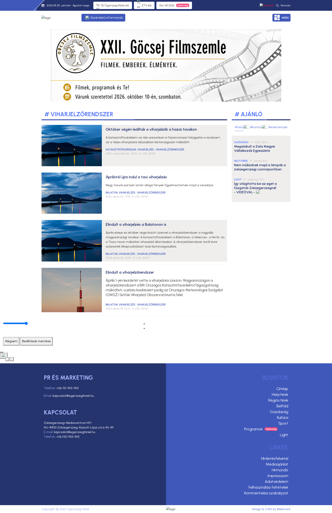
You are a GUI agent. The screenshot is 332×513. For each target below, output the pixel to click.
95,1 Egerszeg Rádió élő (115, 5)
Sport (283, 423)
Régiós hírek (278, 400)
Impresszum (277, 475)
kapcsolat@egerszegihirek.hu (73, 396)
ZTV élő (146, 5)
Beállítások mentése (36, 341)
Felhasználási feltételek (268, 487)
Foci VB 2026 (166, 5)
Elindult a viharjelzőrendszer (130, 272)
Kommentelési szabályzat (266, 493)
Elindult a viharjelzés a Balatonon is (136, 224)
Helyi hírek (280, 394)
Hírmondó (280, 470)
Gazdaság (279, 411)
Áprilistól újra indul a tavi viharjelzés (136, 177)
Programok (253, 429)
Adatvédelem (276, 481)
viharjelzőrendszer (170, 149)
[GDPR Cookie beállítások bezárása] (1, 352)
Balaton (112, 192)
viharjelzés (145, 149)
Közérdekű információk (107, 17)
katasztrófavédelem (121, 149)
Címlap (282, 388)
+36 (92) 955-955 (68, 436)
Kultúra (282, 417)
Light (284, 434)
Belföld (282, 406)
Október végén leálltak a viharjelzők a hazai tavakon (151, 129)
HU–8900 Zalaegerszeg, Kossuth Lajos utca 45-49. (79, 427)
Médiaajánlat (277, 464)
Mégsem (11, 341)
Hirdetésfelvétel (274, 458)
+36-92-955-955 (67, 388)
